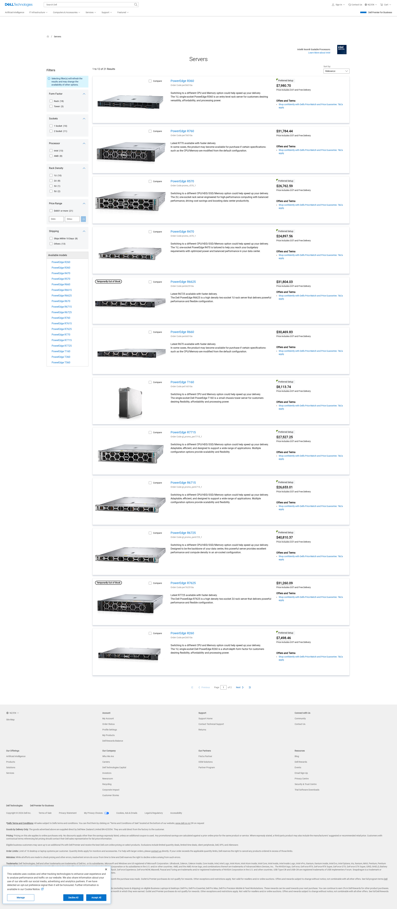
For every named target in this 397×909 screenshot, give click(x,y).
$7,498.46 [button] (283, 638)
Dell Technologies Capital (114, 767)
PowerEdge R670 (61, 301)
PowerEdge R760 (61, 317)
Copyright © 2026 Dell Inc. (18, 813)
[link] (355, 4)
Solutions (10, 767)
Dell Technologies (14, 805)
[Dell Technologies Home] (19, 4)
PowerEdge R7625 (62, 329)
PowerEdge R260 (61, 262)
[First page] (192, 687)
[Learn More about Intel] (342, 49)
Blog (297, 756)
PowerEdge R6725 (62, 312)
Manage (21, 897)
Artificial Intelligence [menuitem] (14, 12)
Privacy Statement (68, 813)
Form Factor (55, 93)
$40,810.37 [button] (284, 537)
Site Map (10, 719)
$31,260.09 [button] (284, 583)
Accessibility (176, 813)
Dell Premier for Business (380, 12)
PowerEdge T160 (61, 351)
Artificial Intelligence (15, 756)
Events (298, 767)
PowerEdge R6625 (62, 295)
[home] (48, 36)
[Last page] (249, 687)
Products (10, 762)
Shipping (54, 231)
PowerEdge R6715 (62, 306)
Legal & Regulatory (154, 813)
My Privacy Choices (93, 813)
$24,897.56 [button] (284, 236)
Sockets (53, 118)
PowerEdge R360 (61, 267)
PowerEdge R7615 (62, 323)
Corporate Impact (110, 790)
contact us (156, 851)
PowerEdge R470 (61, 273)
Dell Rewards (301, 762)
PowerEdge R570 (61, 278)
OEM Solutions (205, 762)
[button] (339, 4)
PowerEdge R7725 (62, 345)
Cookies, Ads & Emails (126, 813)
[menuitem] (39, 12)
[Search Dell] (136, 4)
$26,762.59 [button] (284, 186)
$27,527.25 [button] (284, 437)
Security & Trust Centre (306, 784)
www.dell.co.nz (183, 823)
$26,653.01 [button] (284, 487)
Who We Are (108, 756)
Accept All (96, 897)
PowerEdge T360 (61, 356)
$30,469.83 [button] (284, 332)
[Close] (106, 869)
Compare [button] (157, 81)
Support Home (205, 718)
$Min (53, 219)
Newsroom (107, 778)
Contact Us (300, 724)
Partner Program (206, 767)
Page (216, 687)
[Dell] (279, 37)
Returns (202, 729)
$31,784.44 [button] (284, 131)
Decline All (73, 897)
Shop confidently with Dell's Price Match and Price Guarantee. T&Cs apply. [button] (311, 106)
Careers (106, 762)
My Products (108, 735)
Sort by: (327, 66)
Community (300, 718)
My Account (108, 718)
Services (10, 773)
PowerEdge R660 (61, 284)
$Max (69, 219)
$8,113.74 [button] (283, 387)
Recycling (107, 784)
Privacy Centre (302, 778)
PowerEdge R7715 (62, 340)
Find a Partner (205, 756)
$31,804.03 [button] (284, 282)
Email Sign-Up (301, 773)
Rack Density (56, 168)
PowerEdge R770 (61, 334)
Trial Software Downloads (307, 790)
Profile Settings (109, 729)
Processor (54, 143)
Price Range (55, 203)
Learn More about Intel (319, 52)
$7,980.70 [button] (283, 86)
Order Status (108, 724)
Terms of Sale (45, 813)
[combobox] (91, 4)
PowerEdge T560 (61, 362)
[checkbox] (56, 101)
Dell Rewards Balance (112, 741)
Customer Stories (110, 795)
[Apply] (83, 219)
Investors (106, 773)
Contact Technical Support (211, 724)
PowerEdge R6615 (62, 290)
